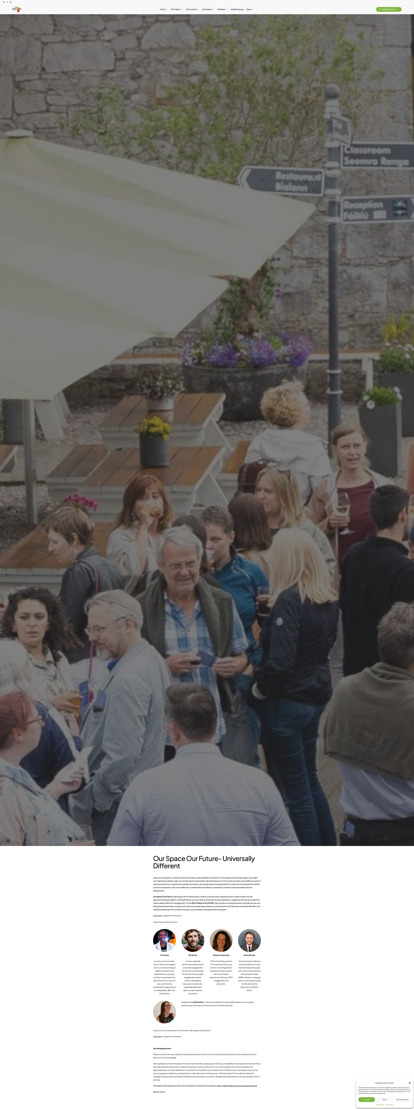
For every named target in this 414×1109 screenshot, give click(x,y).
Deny (385, 1099)
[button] (410, 1083)
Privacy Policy (389, 1104)
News (207, 454)
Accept (366, 1099)
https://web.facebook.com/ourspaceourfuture (237, 1086)
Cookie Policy (380, 1104)
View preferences (402, 1099)
